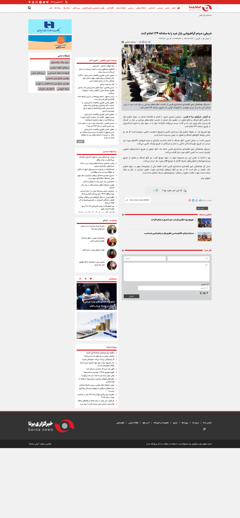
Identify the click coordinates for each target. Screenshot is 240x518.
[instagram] (80, 278)
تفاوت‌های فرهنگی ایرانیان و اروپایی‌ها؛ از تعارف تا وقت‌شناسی (96, 380)
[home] (178, 8)
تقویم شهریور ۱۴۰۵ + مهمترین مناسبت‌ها (99, 372)
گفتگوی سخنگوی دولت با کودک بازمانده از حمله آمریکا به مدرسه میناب (96, 71)
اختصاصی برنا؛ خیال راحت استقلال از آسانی (98, 181)
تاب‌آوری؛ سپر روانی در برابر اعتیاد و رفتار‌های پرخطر (96, 400)
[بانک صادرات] (50, 26)
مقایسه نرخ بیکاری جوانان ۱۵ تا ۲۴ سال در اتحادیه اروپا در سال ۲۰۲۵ (96, 396)
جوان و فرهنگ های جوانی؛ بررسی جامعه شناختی (96, 385)
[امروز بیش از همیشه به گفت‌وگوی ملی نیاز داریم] (112, 265)
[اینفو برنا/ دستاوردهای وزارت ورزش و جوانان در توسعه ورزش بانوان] (97, 296)
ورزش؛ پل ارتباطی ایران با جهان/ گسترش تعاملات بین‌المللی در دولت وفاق (96, 158)
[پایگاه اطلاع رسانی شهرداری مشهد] (50, 42)
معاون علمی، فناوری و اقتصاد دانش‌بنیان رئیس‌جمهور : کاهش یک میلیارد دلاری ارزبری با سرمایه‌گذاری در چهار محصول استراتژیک (97, 117)
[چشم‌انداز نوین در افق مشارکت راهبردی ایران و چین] (112, 241)
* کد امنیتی (205, 284)
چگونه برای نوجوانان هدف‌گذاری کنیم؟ (100, 352)
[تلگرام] (40, 2)
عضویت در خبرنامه (161, 422)
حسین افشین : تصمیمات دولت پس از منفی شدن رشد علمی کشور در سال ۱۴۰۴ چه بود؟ (96, 125)
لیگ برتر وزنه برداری (107, 84)
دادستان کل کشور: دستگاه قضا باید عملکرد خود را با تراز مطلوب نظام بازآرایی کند (181, 15)
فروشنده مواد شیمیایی (58, 73)
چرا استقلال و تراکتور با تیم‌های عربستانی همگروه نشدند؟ (96, 390)
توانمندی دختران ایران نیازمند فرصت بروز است (97, 404)
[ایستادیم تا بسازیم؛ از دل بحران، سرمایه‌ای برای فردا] (112, 229)
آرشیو (80, 141)
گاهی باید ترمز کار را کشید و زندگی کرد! (100, 369)
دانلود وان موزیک (46, 89)
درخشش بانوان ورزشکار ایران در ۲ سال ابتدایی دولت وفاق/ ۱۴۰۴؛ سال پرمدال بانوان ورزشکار (97, 192)
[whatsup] (146, 42)
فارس (198, 38)
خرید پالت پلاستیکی (60, 62)
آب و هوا (145, 422)
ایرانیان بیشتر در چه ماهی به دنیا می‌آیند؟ (99, 356)
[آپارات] (33, 2)
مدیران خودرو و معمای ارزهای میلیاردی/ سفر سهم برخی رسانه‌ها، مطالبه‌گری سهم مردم (96, 177)
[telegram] (143, 42)
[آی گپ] (29, 2)
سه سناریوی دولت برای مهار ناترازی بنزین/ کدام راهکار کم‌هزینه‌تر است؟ (97, 364)
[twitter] (149, 42)
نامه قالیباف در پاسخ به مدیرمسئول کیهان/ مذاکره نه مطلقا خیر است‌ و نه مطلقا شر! (96, 171)
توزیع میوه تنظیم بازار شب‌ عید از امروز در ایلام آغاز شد (172, 219)
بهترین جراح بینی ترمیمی (57, 78)
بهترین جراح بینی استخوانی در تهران (52, 83)
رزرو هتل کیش (38, 73)
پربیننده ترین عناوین (108, 60)
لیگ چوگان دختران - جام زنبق (103, 66)
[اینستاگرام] (37, 2)
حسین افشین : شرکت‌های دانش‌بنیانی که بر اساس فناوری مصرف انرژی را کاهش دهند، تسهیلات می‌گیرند (96, 90)
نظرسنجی (120, 422)
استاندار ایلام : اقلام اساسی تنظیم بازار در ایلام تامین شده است (168, 233)
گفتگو (105, 220)
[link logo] (200, 8)
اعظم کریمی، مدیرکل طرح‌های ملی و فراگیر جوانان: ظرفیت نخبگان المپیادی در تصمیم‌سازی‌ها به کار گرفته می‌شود (96, 200)
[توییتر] (44, 2)
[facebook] (140, 42)
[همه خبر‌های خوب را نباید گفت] (112, 253)
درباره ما (195, 422)
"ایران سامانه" (33, 444)
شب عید (200, 208)
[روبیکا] (47, 2)
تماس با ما (207, 422)
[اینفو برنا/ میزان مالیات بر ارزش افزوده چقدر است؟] (97, 325)
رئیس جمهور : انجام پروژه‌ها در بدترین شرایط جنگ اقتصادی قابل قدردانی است (96, 98)
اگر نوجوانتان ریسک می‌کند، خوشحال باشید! (98, 359)
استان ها (206, 38)
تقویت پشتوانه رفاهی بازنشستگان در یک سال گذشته (97, 186)
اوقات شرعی (133, 422)
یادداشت (113, 220)
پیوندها (185, 422)
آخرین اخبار (93, 60)
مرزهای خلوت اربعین (59, 67)
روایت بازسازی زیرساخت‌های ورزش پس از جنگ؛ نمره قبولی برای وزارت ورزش (97, 165)
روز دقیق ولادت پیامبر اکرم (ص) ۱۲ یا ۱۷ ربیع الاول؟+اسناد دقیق (98, 207)
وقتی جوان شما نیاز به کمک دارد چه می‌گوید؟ (97, 375)
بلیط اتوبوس (63, 89)
